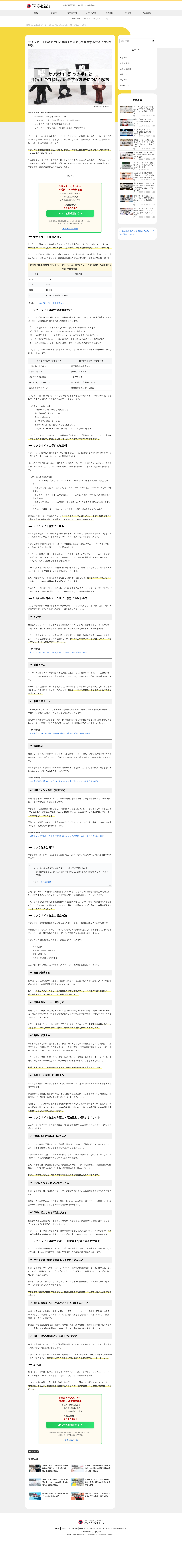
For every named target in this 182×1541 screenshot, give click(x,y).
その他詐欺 (124, 85)
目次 (68, 176)
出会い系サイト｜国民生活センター (52, 303)
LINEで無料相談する (70, 213)
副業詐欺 (123, 74)
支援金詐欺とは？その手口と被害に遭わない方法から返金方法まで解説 (60, 733)
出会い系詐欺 (34, 1451)
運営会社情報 (73, 1528)
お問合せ (64, 1528)
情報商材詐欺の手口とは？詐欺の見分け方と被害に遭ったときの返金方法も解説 (64, 781)
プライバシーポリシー (94, 1528)
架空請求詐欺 (125, 63)
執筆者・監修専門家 (120, 1528)
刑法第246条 (46, 882)
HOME (57, 1528)
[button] (153, 41)
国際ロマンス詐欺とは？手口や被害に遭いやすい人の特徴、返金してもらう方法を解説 (67, 836)
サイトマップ (107, 1528)
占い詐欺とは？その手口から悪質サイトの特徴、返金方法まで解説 (58, 652)
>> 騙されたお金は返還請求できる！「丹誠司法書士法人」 (137, 232)
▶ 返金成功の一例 (70, 229)
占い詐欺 (123, 80)
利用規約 (82, 1528)
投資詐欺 (123, 58)
